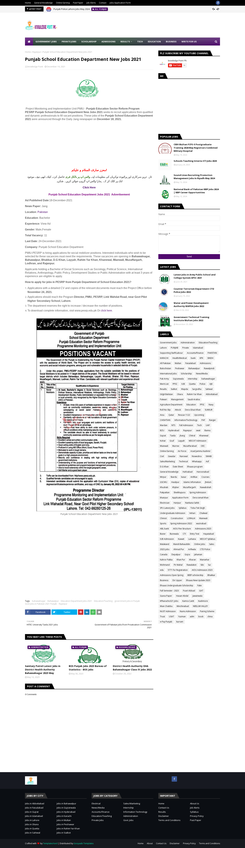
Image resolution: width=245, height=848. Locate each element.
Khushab (164, 487)
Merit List (164, 383)
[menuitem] (29, 42)
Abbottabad (212, 394)
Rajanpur (36, 52)
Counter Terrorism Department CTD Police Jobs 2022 (194, 290)
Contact (102, 2)
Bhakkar (211, 575)
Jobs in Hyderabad (66, 811)
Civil (162, 456)
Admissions (205, 363)
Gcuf (172, 440)
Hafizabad (187, 471)
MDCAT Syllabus (207, 539)
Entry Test (194, 533)
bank (193, 358)
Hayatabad (208, 533)
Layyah (181, 440)
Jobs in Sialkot (64, 832)
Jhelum (208, 482)
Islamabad (198, 347)
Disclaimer (163, 815)
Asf (207, 461)
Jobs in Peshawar (65, 824)
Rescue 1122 (184, 414)
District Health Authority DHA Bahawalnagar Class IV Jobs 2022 (132, 667)
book (200, 616)
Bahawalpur (53, 601)
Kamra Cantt (188, 601)
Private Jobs (98, 820)
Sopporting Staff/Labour (171, 352)
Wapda (184, 389)
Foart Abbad (189, 590)
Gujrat (163, 435)
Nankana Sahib (192, 502)
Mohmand (165, 564)
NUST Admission (168, 611)
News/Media (202, 373)
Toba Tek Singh (197, 508)
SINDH (210, 358)
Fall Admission (186, 425)
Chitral (192, 435)
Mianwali (164, 446)
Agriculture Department (171, 404)
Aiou (162, 414)
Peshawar (179, 368)
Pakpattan (165, 492)
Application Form (180, 497)
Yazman (182, 616)
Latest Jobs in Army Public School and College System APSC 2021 (195, 276)
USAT (171, 616)
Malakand (164, 544)
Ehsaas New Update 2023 (198, 580)
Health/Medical (179, 358)
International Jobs (168, 373)
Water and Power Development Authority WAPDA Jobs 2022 (191, 304)
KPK (201, 358)
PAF (203, 420)
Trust (162, 616)
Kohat (163, 440)
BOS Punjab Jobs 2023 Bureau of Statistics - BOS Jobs (88, 667)
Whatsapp (197, 461)
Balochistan (165, 368)
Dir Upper (177, 580)
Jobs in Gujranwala (66, 807)
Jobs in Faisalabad (34, 807)
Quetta (192, 383)
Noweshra (197, 456)
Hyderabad (173, 430)
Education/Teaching (103, 601)
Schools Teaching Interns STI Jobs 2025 (195, 160)
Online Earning (63, 2)
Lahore (163, 347)
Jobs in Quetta (32, 828)
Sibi (202, 564)
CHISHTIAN (165, 420)
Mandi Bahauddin (181, 544)
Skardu (173, 477)
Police (202, 383)
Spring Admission (198, 492)
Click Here (89, 187)
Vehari (192, 513)
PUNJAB (174, 347)
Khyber (175, 487)
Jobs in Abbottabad (34, 803)
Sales (211, 544)
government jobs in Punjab (127, 601)
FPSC (202, 404)
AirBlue (193, 477)
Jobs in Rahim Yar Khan (68, 828)
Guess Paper (166, 595)
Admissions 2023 (203, 528)
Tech (199, 425)
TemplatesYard (50, 843)
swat (198, 430)
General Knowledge (43, 2)
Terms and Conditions (169, 820)
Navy (211, 404)
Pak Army (164, 378)
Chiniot (163, 518)
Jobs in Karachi (64, 815)
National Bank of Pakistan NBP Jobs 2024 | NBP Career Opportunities (196, 191)
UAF (208, 425)
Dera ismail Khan (200, 497)
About (150, 843)
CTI (184, 533)
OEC (203, 446)
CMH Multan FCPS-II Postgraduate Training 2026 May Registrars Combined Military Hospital (196, 147)
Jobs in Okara (31, 824)
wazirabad (201, 523)
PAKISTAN (212, 352)
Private (185, 347)
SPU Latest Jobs (167, 508)
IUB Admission (167, 539)
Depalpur (176, 554)
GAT (201, 590)
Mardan (163, 425)
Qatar (171, 414)
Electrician (165, 502)
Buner (163, 533)
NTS (173, 425)
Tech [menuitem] (140, 41)
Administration (188, 342)
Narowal (184, 456)
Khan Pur (181, 559)
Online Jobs (199, 544)
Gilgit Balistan (166, 394)
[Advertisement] (159, 25)
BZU (162, 430)
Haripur (177, 502)
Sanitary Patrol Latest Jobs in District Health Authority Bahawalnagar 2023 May (42, 669)
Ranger (212, 420)
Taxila (173, 435)
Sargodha (196, 389)
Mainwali (203, 518)
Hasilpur (175, 482)
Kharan (192, 559)
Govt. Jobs (128, 820)
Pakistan (43, 212)
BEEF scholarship (195, 575)
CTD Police (205, 549)
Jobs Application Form (120, 2)
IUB (183, 383)
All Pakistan (165, 363)
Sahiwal (209, 389)
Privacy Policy (197, 815)
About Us (194, 803)
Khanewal (203, 435)
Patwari (163, 399)
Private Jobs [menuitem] (69, 41)
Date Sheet (178, 466)
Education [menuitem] (154, 41)
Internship (128, 807)
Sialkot (174, 389)
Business (164, 580)
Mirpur (163, 477)
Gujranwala (178, 378)
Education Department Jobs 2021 (76, 601)
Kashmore (203, 601)
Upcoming (199, 414)
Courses (205, 477)
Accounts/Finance (195, 352)
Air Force (182, 451)
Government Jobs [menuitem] (46, 41)
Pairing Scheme (207, 611)
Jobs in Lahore (32, 820)
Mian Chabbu (166, 606)
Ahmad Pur (179, 549)
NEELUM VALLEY (200, 606)
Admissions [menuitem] (109, 41)
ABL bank (164, 528)
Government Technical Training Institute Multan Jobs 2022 (191, 319)
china (210, 616)
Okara (180, 394)
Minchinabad (183, 606)
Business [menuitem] (171, 41)
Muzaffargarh (189, 487)
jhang (182, 435)
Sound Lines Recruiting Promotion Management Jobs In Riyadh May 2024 (194, 177)
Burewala (174, 533)
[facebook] (218, 3)
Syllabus (182, 508)
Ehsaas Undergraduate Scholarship (176, 585)
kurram (179, 621)
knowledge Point (35, 66)
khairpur (164, 497)
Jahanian (198, 554)
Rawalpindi (209, 368)
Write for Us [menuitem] (189, 41)
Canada (163, 554)
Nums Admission (188, 611)
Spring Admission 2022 (181, 523)
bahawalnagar (39, 601)
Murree (175, 446)
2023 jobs (164, 549)
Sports (163, 523)
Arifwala (192, 549)
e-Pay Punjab (166, 621)
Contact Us (163, 807)
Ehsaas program (195, 466)
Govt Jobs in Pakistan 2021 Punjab (41, 603)
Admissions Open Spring (171, 575)
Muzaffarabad (190, 446)
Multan (178, 363)
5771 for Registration (178, 570)
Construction (177, 518)
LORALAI (191, 518)
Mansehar (204, 559)
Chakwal (203, 513)
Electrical (96, 803)
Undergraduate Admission (172, 513)
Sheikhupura (179, 492)
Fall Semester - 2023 (169, 590)
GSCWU (163, 482)
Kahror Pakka (166, 559)
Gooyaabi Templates (84, 843)
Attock (178, 409)
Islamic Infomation (192, 482)
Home (28, 2)
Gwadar (172, 456)
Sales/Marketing (167, 461)
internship (192, 378)
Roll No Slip (165, 409)
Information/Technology (185, 420)
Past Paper (78, 2)
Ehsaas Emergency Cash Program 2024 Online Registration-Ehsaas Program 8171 (94, 9)
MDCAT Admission (197, 440)
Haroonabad (203, 471)
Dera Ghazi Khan (193, 409)
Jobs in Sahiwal (32, 832)
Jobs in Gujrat (31, 811)
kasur (183, 477)
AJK (211, 383)
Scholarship (186, 373)
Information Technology (135, 811)
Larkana (192, 539)
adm (192, 616)
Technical (183, 461)
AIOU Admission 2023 (202, 570)
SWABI (209, 456)
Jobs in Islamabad (34, 815)
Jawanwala (197, 595)
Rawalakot (191, 564)
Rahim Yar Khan (194, 394)
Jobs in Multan (64, 820)
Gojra (187, 554)
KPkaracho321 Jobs (169, 601)
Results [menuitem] (125, 41)
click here (106, 310)
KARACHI (164, 358)
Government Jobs (168, 342)
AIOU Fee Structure (182, 528)
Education (191, 404)
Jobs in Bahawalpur (66, 803)
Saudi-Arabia (194, 399)
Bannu (207, 430)
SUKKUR (208, 409)
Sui (209, 564)
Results (163, 389)
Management (177, 399)
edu (162, 570)
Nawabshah (205, 487)
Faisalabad (190, 363)
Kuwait (181, 539)
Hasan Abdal (182, 595)
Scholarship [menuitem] (88, 41)
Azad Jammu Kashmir (200, 451)
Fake (199, 585)
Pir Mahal (178, 564)
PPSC (175, 383)
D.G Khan (164, 466)
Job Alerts (91, 2)
